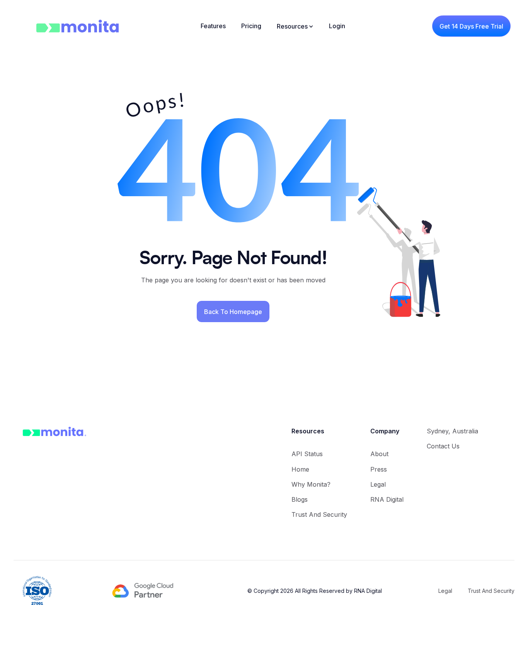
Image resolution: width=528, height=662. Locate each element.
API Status (307, 454)
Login (337, 26)
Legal (378, 484)
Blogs (299, 499)
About (379, 454)
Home (300, 469)
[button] (295, 26)
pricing (251, 26)
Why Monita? (310, 484)
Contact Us (443, 446)
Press (378, 469)
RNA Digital (387, 499)
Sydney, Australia (452, 431)
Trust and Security (319, 514)
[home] (68, 26)
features (213, 26)
